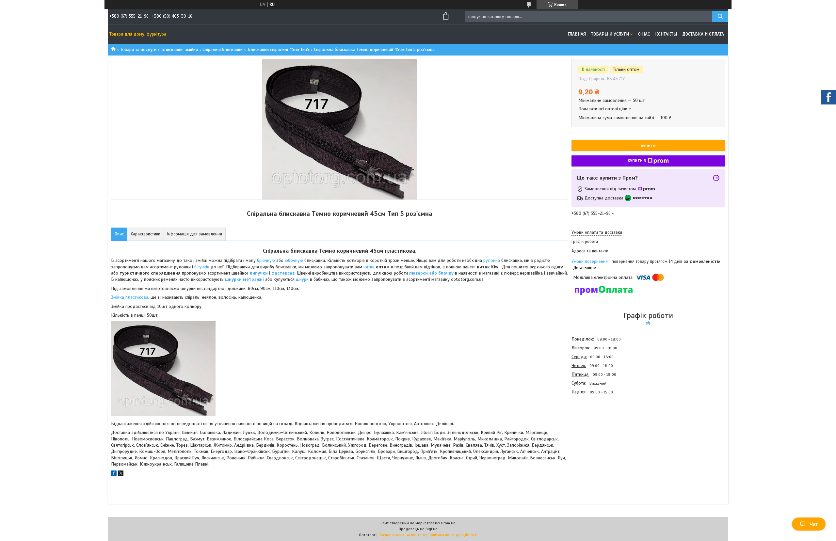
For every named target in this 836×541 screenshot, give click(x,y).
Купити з (637, 160)
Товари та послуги (138, 49)
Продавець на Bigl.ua (418, 529)
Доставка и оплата (703, 34)
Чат (814, 524)
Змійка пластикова (129, 297)
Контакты (666, 34)
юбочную (294, 260)
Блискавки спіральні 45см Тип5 (278, 49)
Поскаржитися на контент (402, 535)
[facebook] (114, 474)
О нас (644, 34)
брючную (266, 260)
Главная (577, 34)
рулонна (492, 260)
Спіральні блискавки (222, 49)
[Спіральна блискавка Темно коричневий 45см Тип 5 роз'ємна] (594, 431)
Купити (648, 146)
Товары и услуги (610, 34)
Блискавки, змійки (179, 49)
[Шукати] (720, 16)
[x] (120, 474)
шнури (303, 279)
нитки (369, 267)
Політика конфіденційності (452, 535)
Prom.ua (448, 523)
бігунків (202, 267)
